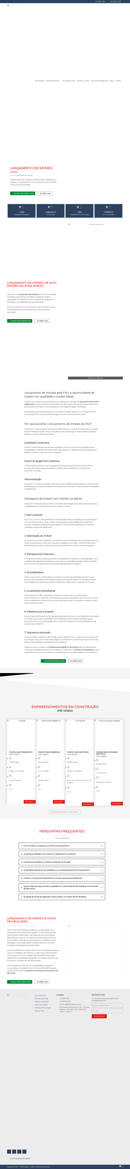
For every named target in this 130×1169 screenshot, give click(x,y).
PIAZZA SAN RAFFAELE (78, 752)
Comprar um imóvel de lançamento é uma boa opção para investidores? (53, 878)
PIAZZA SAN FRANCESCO (20, 752)
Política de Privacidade (43, 1008)
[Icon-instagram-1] (14, 1152)
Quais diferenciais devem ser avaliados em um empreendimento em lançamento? (57, 870)
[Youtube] (24, 1152)
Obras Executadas (41, 1005)
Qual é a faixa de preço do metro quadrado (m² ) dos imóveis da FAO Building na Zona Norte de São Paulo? (61, 887)
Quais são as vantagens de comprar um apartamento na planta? (49, 854)
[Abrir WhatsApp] (125, 1164)
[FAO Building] (14, 80)
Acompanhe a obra (68, 81)
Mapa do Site (39, 1011)
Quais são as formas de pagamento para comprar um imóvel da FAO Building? (55, 897)
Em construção (40, 995)
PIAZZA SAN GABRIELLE (49, 752)
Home (12, 175)
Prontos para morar (41, 999)
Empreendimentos (52, 81)
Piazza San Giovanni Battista (107, 753)
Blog (112, 81)
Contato (118, 81)
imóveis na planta (34, 520)
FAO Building (39, 81)
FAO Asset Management (100, 81)
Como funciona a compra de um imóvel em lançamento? (46, 846)
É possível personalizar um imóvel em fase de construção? (47, 862)
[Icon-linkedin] (19, 1152)
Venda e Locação (83, 81)
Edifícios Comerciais (42, 1002)
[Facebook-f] (9, 1152)
